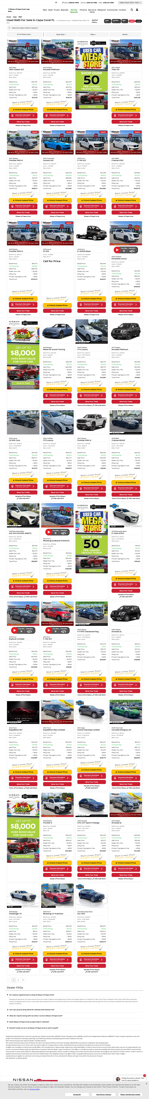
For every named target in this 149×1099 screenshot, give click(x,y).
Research (102, 10)
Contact (122, 10)
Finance (83, 10)
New (45, 10)
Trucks (57, 10)
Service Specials (74, 11)
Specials (64, 10)
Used (50, 10)
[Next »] (23, 980)
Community (112, 10)
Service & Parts (92, 11)
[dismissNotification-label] (144, 1075)
